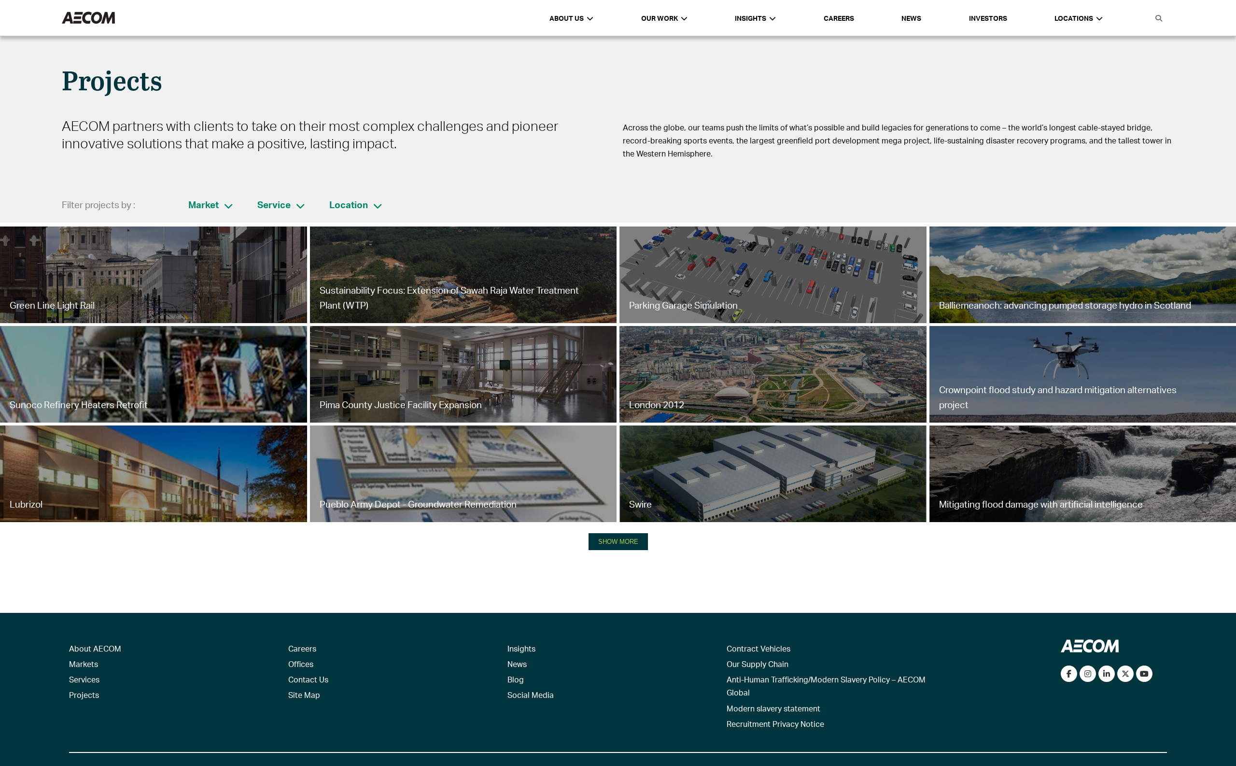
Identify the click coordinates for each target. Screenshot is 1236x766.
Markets (83, 664)
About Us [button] (566, 18)
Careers (839, 18)
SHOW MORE (618, 541)
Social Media (530, 695)
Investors (988, 18)
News (911, 18)
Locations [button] (1073, 18)
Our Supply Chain (757, 664)
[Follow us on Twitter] (1125, 674)
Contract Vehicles (758, 648)
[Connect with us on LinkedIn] (1106, 674)
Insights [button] (750, 18)
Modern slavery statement (773, 708)
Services (84, 679)
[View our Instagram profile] (1088, 674)
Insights (521, 648)
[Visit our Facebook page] (1069, 674)
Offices (300, 664)
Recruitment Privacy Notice (775, 724)
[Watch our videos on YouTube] (1144, 674)
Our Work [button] (659, 18)
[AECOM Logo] (88, 18)
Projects (84, 695)
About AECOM (95, 648)
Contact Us (308, 679)
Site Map (304, 695)
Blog (515, 679)
